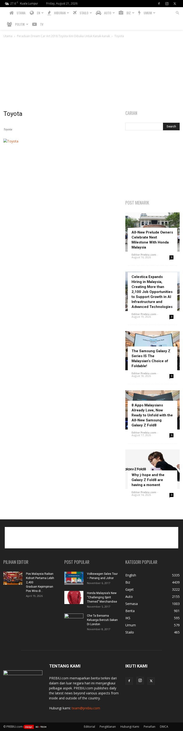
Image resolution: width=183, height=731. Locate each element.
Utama (7, 36)
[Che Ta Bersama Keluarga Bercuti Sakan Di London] (73, 620)
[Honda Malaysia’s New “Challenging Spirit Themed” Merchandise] (73, 597)
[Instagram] (166, 3)
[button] (177, 13)
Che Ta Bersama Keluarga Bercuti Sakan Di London (102, 620)
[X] (174, 3)
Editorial (89, 727)
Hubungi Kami (129, 727)
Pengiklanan (108, 727)
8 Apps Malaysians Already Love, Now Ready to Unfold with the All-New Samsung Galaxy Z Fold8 (152, 415)
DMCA (164, 727)
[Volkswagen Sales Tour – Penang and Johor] (73, 578)
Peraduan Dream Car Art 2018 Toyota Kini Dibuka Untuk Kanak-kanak (63, 36)
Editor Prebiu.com (144, 254)
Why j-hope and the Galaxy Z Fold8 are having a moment (148, 480)
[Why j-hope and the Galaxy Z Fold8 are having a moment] (152, 469)
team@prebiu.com (86, 708)
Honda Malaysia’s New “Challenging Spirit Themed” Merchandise (102, 597)
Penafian (149, 727)
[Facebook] (159, 3)
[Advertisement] (91, 74)
